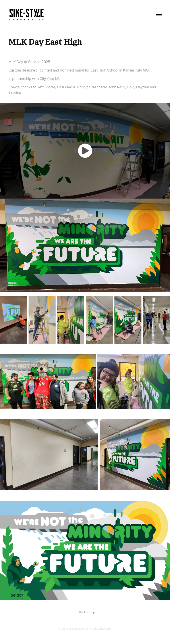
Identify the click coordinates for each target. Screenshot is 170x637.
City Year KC (50, 78)
